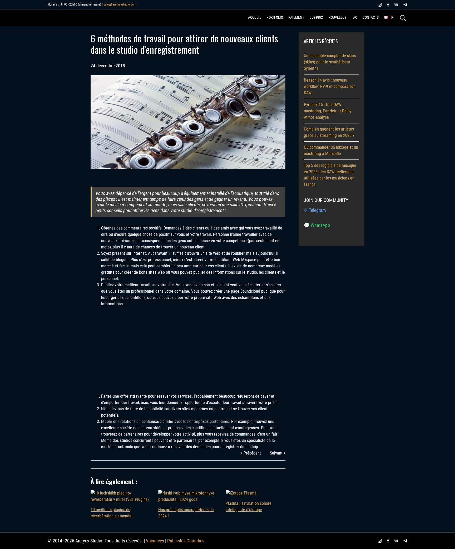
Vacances (155, 540)
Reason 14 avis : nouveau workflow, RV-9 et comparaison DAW (329, 86)
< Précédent (251, 453)
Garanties (195, 540)
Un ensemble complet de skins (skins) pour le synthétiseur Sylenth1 (330, 62)
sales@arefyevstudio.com (119, 4)
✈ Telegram (315, 210)
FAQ (354, 17)
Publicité (175, 540)
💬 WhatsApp (317, 225)
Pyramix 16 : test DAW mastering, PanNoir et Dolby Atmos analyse (328, 111)
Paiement (296, 17)
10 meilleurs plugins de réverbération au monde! (111, 512)
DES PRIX (316, 17)
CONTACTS (371, 17)
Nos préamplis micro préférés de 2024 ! (186, 512)
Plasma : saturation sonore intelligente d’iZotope (248, 506)
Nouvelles (337, 17)
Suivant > (277, 453)
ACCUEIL (254, 17)
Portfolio (274, 17)
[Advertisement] (188, 344)
